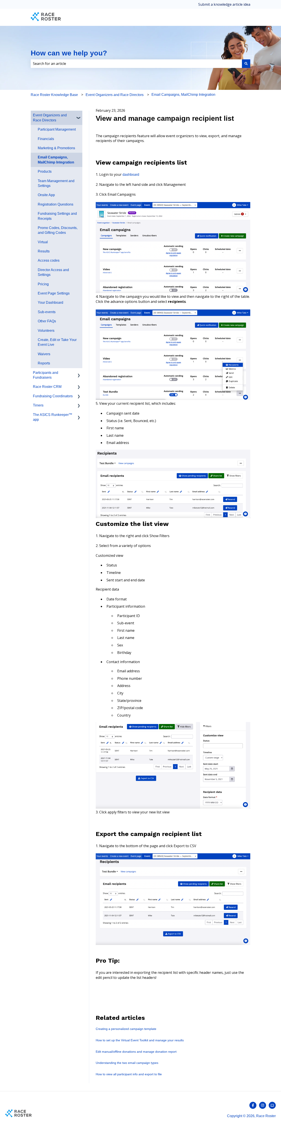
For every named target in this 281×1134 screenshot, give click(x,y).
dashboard (130, 174)
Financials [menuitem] (46, 139)
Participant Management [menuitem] (57, 129)
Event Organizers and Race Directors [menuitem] (50, 117)
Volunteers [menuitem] (46, 330)
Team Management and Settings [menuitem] (56, 183)
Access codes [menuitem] (48, 260)
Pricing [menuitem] (43, 284)
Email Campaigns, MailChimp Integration (183, 94)
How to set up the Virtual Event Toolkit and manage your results (140, 1040)
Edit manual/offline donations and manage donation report (136, 1051)
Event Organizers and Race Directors (115, 95)
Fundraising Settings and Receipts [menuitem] (57, 216)
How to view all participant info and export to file (129, 1074)
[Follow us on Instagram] (262, 1105)
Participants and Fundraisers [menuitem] (45, 375)
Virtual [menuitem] (43, 242)
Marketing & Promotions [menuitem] (56, 148)
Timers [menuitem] (38, 405)
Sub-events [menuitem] (47, 312)
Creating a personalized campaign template (126, 1029)
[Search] (246, 63)
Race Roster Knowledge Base (54, 95)
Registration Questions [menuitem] (55, 204)
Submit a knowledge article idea (224, 4)
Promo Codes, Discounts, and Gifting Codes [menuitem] (57, 230)
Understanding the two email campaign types (127, 1063)
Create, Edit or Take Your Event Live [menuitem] (57, 342)
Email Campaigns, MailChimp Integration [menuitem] (56, 159)
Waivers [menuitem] (44, 354)
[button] (78, 115)
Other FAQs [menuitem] (47, 321)
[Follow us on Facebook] (252, 1105)
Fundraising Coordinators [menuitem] (53, 396)
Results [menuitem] (44, 251)
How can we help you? (69, 53)
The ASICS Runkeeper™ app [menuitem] (52, 417)
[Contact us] (272, 1105)
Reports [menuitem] (44, 363)
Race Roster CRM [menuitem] (47, 387)
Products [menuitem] (45, 171)
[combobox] (136, 63)
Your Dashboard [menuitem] (50, 302)
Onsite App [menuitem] (46, 195)
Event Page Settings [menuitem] (54, 293)
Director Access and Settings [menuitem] (53, 272)
